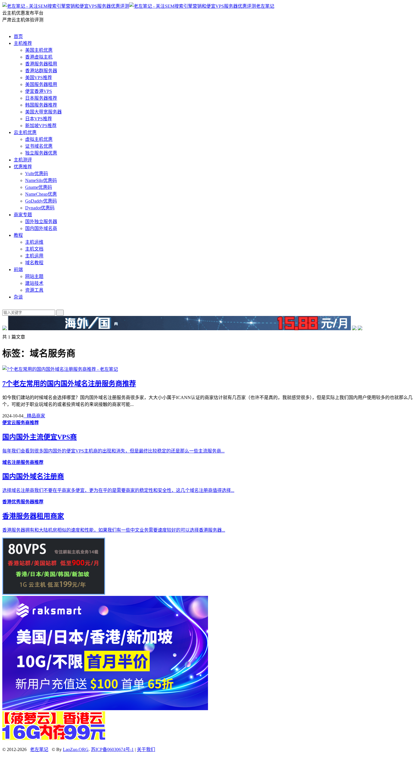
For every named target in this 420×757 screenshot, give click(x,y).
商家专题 (23, 214)
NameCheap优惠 (41, 194)
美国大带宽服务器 (43, 111)
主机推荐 (23, 43)
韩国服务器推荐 (41, 105)
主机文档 (34, 249)
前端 (18, 269)
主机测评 (23, 159)
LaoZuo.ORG (76, 749)
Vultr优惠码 (36, 173)
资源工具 (34, 290)
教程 (18, 235)
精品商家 (34, 415)
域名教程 (34, 262)
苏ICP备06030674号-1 (112, 749)
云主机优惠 (25, 132)
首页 (18, 36)
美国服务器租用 (41, 84)
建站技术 (34, 283)
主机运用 (34, 255)
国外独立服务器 (41, 221)
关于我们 (146, 749)
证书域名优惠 (39, 146)
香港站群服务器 (41, 70)
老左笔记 (265, 6)
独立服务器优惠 (41, 153)
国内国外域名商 (41, 228)
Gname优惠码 (38, 187)
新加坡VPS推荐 (41, 125)
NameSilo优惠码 (41, 180)
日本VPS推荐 (38, 118)
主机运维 (34, 242)
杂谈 (18, 297)
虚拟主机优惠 (39, 139)
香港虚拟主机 (39, 57)
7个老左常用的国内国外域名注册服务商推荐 (69, 383)
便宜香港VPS (38, 91)
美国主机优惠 (39, 50)
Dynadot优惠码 (40, 207)
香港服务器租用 (41, 63)
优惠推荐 (23, 166)
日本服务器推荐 (41, 98)
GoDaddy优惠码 (41, 201)
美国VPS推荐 (38, 77)
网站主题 (34, 276)
